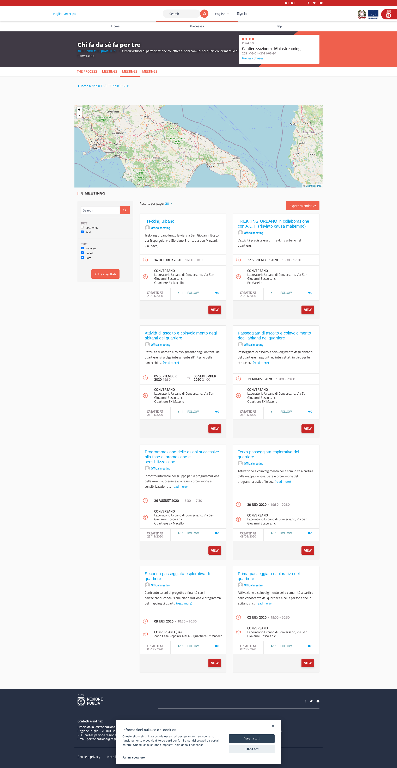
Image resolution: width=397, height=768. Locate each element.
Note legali (114, 756)
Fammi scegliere (133, 757)
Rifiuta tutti (252, 748)
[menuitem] (222, 14)
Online (89, 253)
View (215, 309)
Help (278, 26)
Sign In (242, 13)
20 (167, 203)
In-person (91, 248)
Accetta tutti (252, 738)
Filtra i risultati (105, 274)
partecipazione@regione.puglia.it (110, 738)
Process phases (252, 58)
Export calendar (301, 205)
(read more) (171, 362)
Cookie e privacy (89, 756)
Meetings (109, 71)
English (220, 13)
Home (115, 26)
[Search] (204, 14)
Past (88, 232)
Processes (197, 26)
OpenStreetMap (314, 185)
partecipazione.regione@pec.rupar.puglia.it (114, 734)
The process (87, 71)
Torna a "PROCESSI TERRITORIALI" (104, 85)
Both (88, 258)
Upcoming (91, 227)
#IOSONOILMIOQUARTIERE (97, 51)
